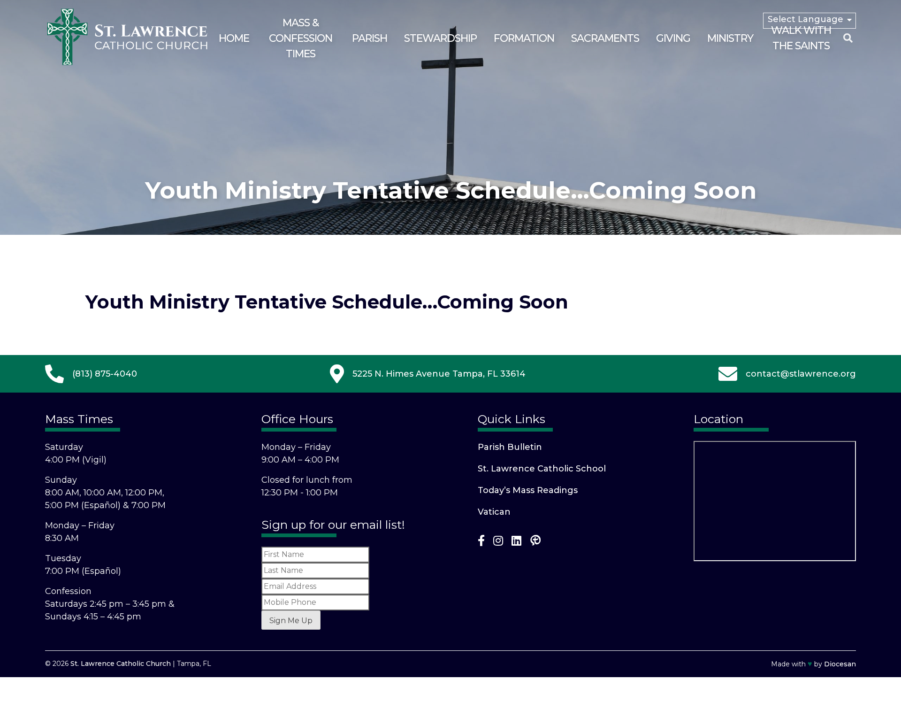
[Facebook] (481, 542)
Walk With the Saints (801, 38)
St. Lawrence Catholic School (542, 468)
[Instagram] (498, 542)
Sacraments (605, 38)
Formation (524, 38)
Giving (673, 38)
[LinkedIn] (516, 542)
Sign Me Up (291, 620)
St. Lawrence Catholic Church (120, 663)
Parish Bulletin (510, 447)
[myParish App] (535, 542)
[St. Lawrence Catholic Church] (127, 63)
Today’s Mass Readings (528, 490)
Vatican (494, 512)
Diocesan (840, 664)
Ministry (730, 38)
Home (234, 38)
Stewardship (440, 38)
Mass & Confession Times (300, 38)
